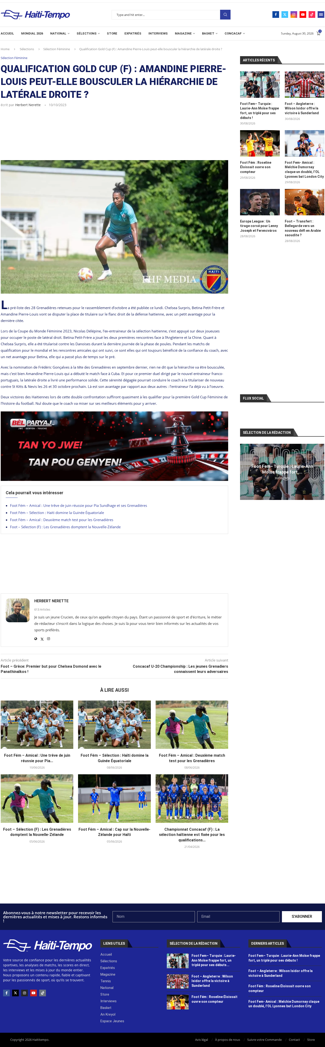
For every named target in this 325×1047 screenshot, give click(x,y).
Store (112, 33)
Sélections (87, 33)
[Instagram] (294, 14)
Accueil (7, 33)
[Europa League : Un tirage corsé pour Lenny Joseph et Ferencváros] (260, 202)
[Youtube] (303, 14)
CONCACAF (233, 33)
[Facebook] (275, 14)
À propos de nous (227, 1039)
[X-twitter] (15, 993)
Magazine (183, 33)
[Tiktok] (312, 14)
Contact (294, 1039)
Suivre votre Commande (264, 1039)
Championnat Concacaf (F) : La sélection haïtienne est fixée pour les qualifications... (192, 834)
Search (225, 15)
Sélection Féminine (56, 49)
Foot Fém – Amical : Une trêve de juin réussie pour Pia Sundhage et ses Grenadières (78, 505)
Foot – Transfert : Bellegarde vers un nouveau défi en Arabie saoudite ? (303, 228)
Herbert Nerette (28, 105)
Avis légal (201, 1039)
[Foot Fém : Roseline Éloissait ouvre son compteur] (260, 143)
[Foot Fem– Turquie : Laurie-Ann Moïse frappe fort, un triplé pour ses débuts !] (260, 84)
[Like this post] (25, 118)
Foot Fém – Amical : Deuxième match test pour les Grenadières (61, 519)
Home (5, 49)
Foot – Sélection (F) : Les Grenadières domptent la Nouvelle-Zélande (65, 526)
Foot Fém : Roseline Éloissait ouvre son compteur (255, 167)
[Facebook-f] (6, 993)
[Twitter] (284, 14)
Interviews (158, 33)
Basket (208, 33)
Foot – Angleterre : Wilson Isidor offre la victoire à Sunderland (302, 108)
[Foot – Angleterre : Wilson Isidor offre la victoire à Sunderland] (304, 84)
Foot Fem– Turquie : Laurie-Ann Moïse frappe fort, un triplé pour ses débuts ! (259, 111)
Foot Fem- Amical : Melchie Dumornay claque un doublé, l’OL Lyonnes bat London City (304, 169)
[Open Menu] (321, 14)
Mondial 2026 (32, 33)
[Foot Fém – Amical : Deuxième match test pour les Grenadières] (192, 725)
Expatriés (132, 33)
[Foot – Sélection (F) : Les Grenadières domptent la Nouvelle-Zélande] (37, 798)
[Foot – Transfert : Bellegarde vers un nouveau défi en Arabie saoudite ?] (304, 202)
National (58, 33)
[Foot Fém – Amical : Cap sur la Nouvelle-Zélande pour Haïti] (114, 798)
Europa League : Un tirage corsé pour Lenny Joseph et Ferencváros (259, 225)
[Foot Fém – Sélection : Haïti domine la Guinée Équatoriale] (114, 725)
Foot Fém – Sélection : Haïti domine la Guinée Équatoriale (57, 512)
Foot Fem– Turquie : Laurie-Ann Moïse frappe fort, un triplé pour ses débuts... (214, 960)
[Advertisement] (114, 140)
